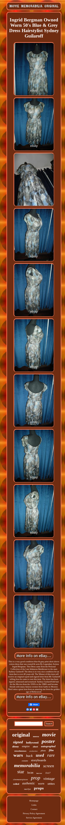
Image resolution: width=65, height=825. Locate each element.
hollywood (32, 742)
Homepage (33, 800)
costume (25, 761)
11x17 (47, 773)
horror (39, 773)
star (20, 771)
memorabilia (27, 765)
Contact (34, 809)
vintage (49, 779)
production (34, 751)
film (51, 750)
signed (18, 742)
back (29, 756)
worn (41, 783)
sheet (35, 746)
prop (35, 778)
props (39, 788)
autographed (48, 746)
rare (51, 755)
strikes (51, 783)
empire (26, 746)
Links (34, 805)
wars (18, 755)
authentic (28, 783)
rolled (16, 784)
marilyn (27, 789)
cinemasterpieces (20, 779)
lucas (30, 772)
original (21, 735)
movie (49, 734)
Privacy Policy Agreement (34, 813)
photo (43, 750)
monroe (36, 736)
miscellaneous (20, 751)
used (40, 755)
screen (48, 766)
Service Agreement (34, 817)
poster (48, 741)
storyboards (38, 760)
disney (15, 746)
